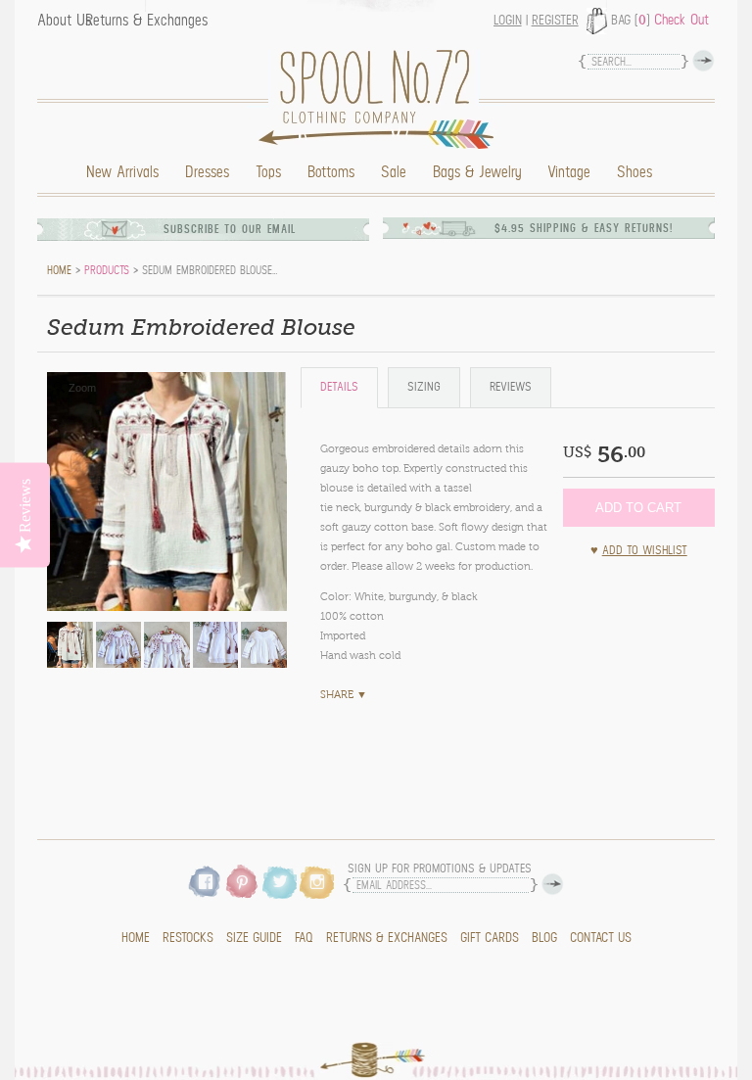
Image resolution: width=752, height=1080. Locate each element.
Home (381, 99)
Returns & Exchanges (146, 20)
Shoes (634, 172)
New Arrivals (122, 172)
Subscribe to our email (230, 229)
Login (508, 20)
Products (106, 270)
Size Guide (254, 938)
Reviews (511, 387)
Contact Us (601, 938)
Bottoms (330, 172)
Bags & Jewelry (477, 172)
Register (555, 20)
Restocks (188, 938)
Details (339, 387)
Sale (393, 172)
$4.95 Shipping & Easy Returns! (583, 228)
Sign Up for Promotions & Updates (440, 869)
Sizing (424, 387)
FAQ (304, 938)
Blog (544, 938)
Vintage (568, 172)
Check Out (681, 19)
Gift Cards (489, 938)
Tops (268, 172)
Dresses (207, 172)
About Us (64, 20)
